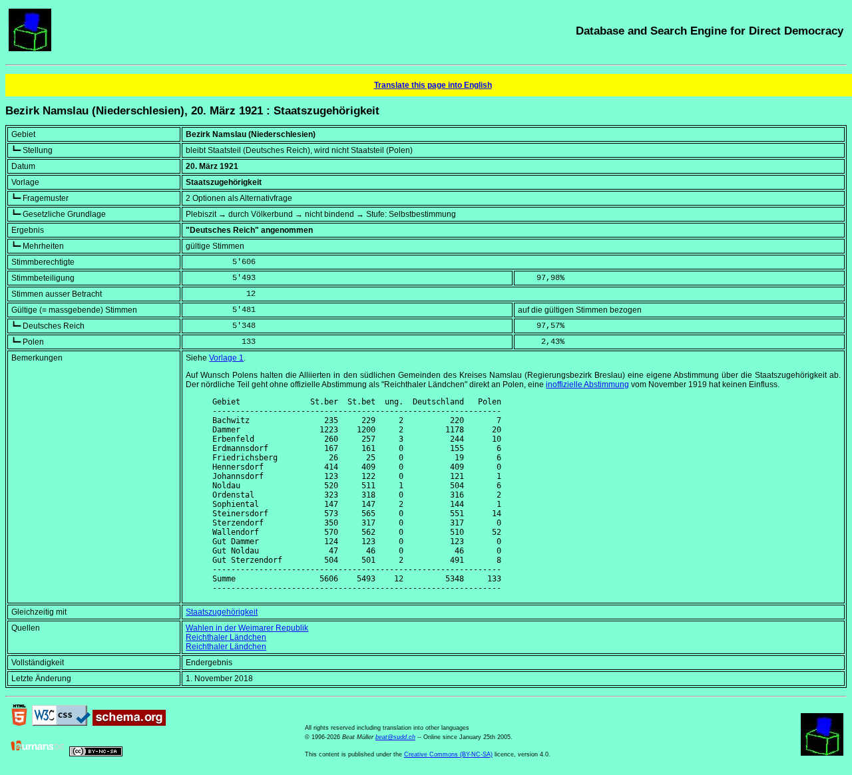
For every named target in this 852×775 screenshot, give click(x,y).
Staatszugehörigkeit (222, 612)
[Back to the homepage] (30, 48)
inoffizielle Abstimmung (587, 384)
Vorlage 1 (226, 358)
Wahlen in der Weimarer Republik (247, 628)
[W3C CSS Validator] (61, 723)
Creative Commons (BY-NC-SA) (448, 754)
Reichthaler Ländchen (226, 637)
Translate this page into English (433, 85)
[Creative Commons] (95, 753)
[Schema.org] (129, 723)
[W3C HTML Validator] (19, 723)
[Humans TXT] (38, 753)
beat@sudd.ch (395, 737)
